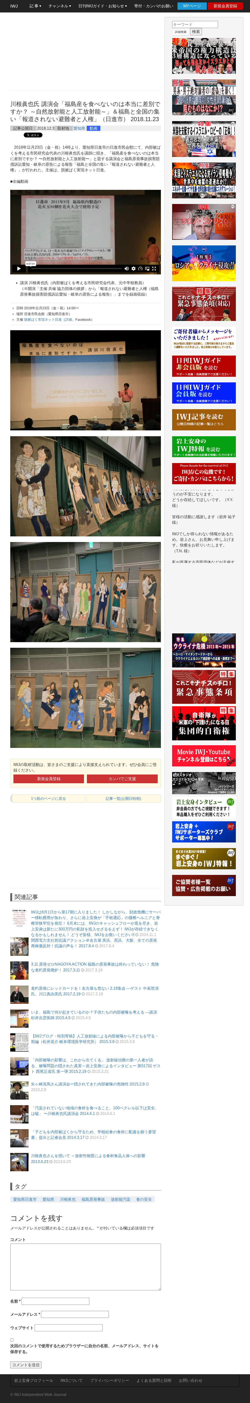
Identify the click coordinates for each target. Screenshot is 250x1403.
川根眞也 (68, 1199)
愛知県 (79, 128)
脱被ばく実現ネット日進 (43, 319)
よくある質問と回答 (154, 1380)
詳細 (68, 319)
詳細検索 (181, 32)
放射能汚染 (120, 1199)
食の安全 (144, 1199)
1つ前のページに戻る (48, 798)
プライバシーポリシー (109, 1380)
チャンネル (59, 6)
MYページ (192, 6)
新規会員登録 (225, 6)
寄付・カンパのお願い (153, 6)
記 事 (34, 6)
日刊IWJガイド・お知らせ (101, 6)
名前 (15, 1301)
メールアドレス (25, 1314)
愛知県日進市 (25, 1199)
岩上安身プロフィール (33, 1380)
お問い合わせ (190, 1380)
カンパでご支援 (122, 779)
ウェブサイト (22, 1328)
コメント (18, 1240)
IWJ (14, 6)
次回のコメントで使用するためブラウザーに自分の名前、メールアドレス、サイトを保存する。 (84, 1349)
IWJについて (72, 1380)
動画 (93, 128)
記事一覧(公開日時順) (123, 798)
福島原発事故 (93, 1199)
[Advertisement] (85, 51)
